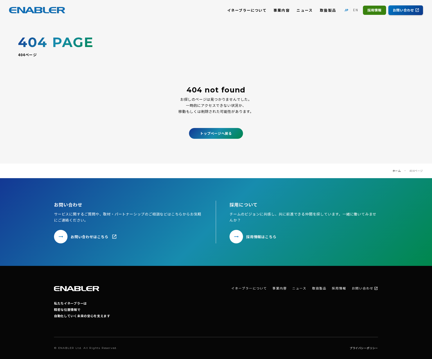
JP (346, 10)
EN (355, 10)
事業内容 (281, 10)
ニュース (305, 10)
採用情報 (339, 288)
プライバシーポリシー (364, 348)
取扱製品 (328, 10)
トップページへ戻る (216, 133)
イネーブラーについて (247, 10)
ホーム (396, 171)
